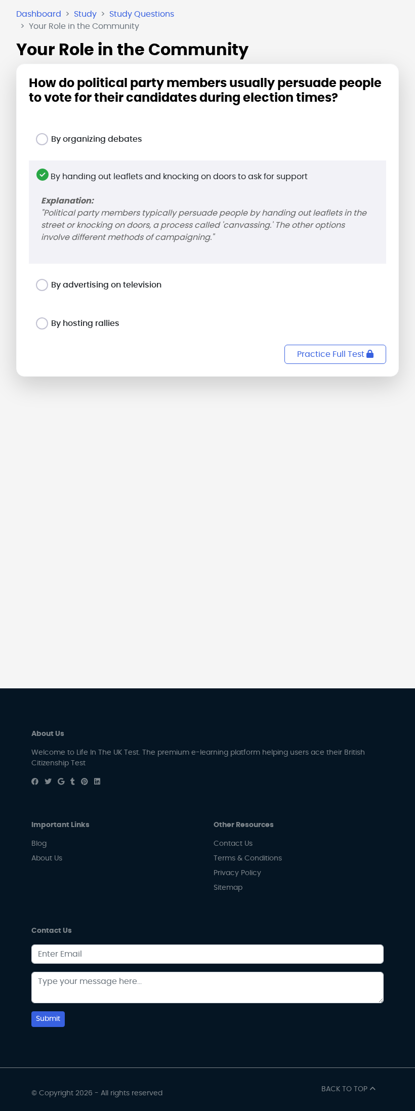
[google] (61, 782)
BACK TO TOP (345, 1089)
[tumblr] (72, 782)
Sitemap (228, 887)
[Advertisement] (207, 455)
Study (85, 14)
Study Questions (141, 14)
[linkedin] (97, 782)
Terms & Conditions (248, 858)
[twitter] (48, 782)
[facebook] (34, 782)
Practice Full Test (331, 354)
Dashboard (38, 14)
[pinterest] (84, 782)
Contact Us (233, 843)
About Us (46, 858)
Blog (39, 843)
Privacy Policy (237, 873)
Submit (48, 1018)
